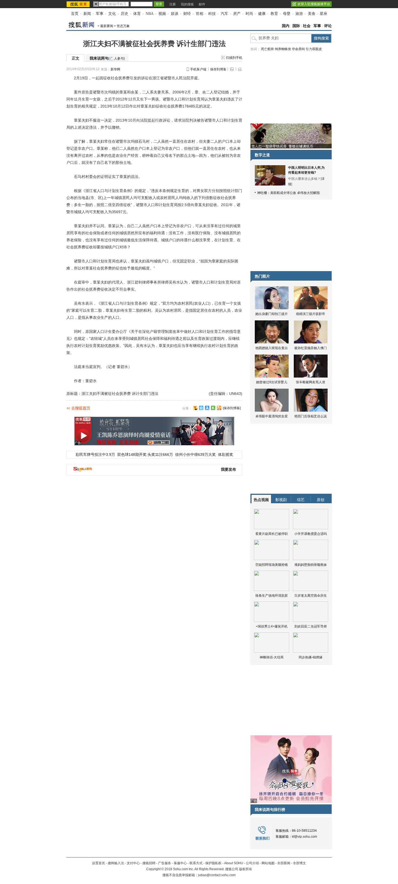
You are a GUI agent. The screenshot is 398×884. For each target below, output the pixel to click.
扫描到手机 (234, 58)
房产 (237, 14)
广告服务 (164, 863)
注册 (172, 4)
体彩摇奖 (225, 454)
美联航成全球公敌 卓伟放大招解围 (295, 193)
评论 (328, 26)
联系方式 (196, 863)
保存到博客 (218, 69)
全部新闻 (283, 863)
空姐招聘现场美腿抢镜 (271, 565)
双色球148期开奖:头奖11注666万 (145, 454)
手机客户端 (198, 69)
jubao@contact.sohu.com (217, 875)
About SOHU (233, 863)
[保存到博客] (232, 408)
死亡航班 (267, 49)
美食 (311, 14)
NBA (150, 14)
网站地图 (268, 863)
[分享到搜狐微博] (195, 408)
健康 (262, 14)
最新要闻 (106, 26)
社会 (307, 26)
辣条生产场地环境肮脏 (271, 595)
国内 (285, 26)
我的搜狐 (187, 4)
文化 (112, 14)
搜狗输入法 (116, 863)
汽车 (224, 14)
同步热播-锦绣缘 (310, 657)
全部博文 (299, 863)
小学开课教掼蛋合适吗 (310, 534)
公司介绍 (252, 863)
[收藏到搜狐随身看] (213, 408)
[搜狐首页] (79, 4)
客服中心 (180, 863)
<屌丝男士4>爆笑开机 (272, 626)
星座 (323, 14)
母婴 (287, 14)
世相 (199, 14)
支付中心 (133, 863)
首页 (75, 14)
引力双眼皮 (314, 49)
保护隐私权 (213, 863)
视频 (162, 14)
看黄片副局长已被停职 (271, 534)
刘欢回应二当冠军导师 (310, 626)
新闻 (87, 14)
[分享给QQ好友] (201, 408)
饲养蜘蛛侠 (283, 49)
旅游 (299, 14)
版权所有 (245, 869)
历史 (124, 14)
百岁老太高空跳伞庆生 (310, 595)
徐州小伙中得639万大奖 (195, 454)
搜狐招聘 (148, 863)
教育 (274, 14)
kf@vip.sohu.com (304, 836)
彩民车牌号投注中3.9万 (95, 454)
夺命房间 (298, 49)
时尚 (249, 14)
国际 (296, 26)
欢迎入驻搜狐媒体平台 (314, 4)
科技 (212, 14)
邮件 (202, 4)
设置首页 (98, 863)
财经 (187, 14)
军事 (99, 14)
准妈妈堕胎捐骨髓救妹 (310, 565)
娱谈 (174, 14)
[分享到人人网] (207, 408)
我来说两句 (107, 58)
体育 (137, 14)
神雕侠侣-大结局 (271, 657)
